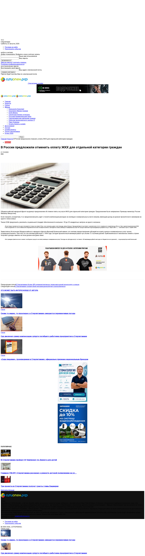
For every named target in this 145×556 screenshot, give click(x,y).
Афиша (7, 107)
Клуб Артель (13, 113)
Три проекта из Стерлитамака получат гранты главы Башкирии (29, 486)
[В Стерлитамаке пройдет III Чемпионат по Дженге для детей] (6, 456)
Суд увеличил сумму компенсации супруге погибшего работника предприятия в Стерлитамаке (44, 336)
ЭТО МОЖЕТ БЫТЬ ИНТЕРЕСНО (13, 290)
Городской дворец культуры (19, 115)
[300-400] (72, 401)
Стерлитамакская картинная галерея (22, 118)
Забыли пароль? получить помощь (13, 62)
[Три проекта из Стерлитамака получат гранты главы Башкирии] (6, 482)
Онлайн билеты (10, 130)
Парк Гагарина (14, 122)
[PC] (72, 93)
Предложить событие (13, 49)
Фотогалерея (9, 126)
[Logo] (8, 98)
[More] (62, 157)
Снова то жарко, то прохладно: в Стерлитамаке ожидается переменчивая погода (38, 313)
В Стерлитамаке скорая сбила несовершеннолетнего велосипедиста (40, 286)
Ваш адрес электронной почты (30, 70)
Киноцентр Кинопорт (16, 109)
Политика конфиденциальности (12, 64)
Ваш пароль (23, 58)
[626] (72, 270)
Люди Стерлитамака (12, 131)
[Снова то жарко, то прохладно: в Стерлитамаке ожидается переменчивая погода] (11, 308)
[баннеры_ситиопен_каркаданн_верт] (72, 443)
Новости (8, 103)
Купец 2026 (9, 133)
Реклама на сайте (11, 47)
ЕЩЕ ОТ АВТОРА (31, 290)
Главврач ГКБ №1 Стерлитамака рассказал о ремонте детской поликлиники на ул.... (39, 473)
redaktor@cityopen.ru (22, 516)
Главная (8, 101)
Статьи (7, 105)
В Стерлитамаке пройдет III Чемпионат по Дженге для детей (29, 460)
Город (3, 309)
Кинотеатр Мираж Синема (18, 111)
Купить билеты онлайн (17, 124)
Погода (7, 128)
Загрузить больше (7, 490)
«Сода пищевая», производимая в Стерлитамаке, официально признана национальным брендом (44, 359)
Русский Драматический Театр (20, 116)
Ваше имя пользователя (28, 56)
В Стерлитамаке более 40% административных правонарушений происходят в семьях (47, 285)
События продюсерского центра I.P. (22, 120)
